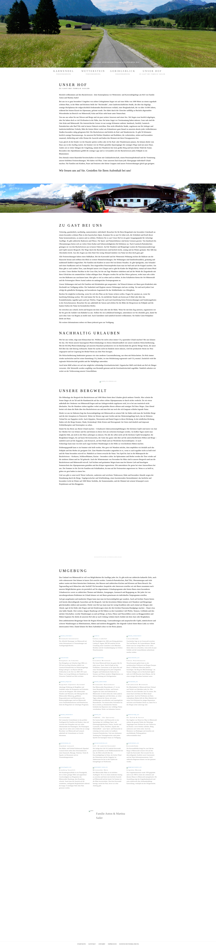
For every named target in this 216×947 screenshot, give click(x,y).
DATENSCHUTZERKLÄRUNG (129, 944)
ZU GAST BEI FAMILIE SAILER (152, 74)
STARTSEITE (81, 944)
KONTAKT (92, 944)
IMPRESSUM (112, 944)
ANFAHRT (101, 944)
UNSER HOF (152, 71)
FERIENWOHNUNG (63, 74)
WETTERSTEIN (93, 71)
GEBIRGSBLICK (122, 71)
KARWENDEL (63, 71)
